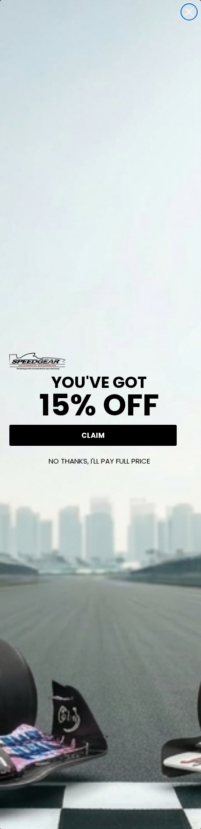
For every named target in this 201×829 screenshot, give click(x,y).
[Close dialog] (189, 12)
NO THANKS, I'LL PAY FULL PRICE (99, 461)
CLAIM (93, 435)
